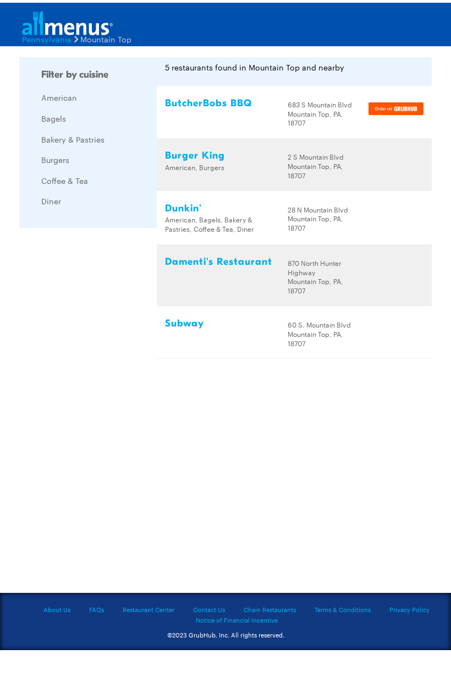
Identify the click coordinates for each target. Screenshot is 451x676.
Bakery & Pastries (73, 139)
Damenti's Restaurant (218, 262)
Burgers (55, 159)
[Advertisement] (101, 401)
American (59, 97)
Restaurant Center (148, 609)
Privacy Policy (409, 609)
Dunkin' (183, 208)
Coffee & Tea (64, 180)
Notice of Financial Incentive (237, 619)
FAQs (96, 609)
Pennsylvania (47, 39)
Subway (184, 323)
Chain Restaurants (270, 609)
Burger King (195, 155)
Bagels (53, 118)
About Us (56, 609)
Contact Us (209, 609)
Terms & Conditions (343, 609)
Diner (51, 200)
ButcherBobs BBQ (208, 103)
